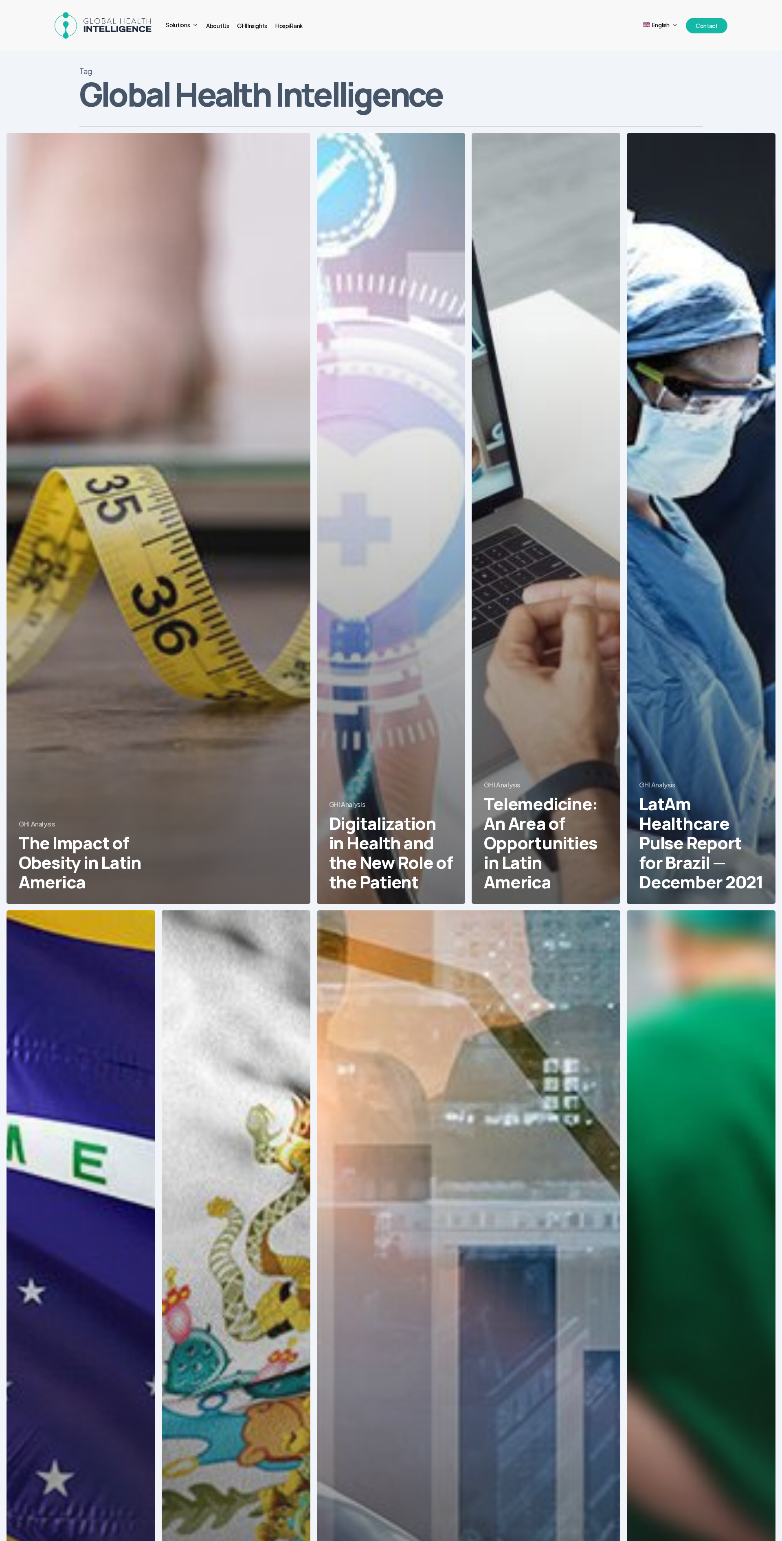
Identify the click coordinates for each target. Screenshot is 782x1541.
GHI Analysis (37, 824)
